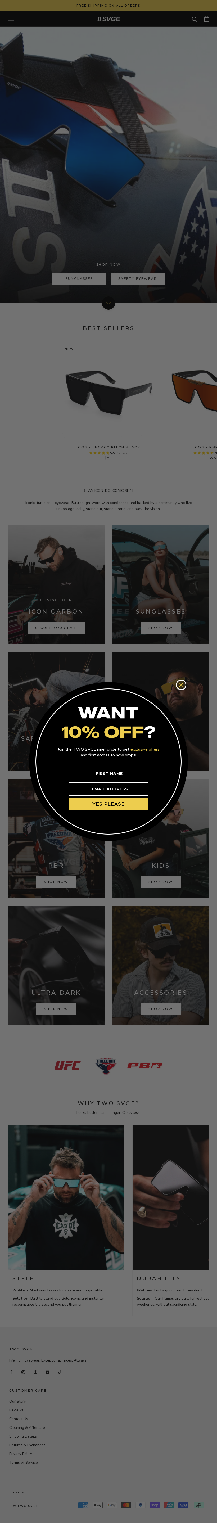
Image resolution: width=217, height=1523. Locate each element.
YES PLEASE (108, 804)
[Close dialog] (181, 685)
